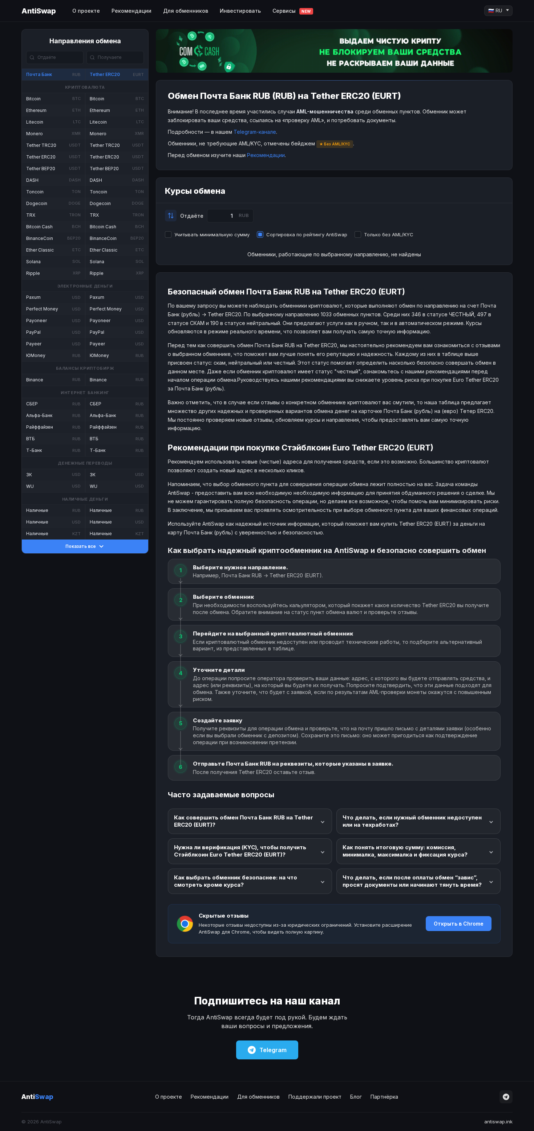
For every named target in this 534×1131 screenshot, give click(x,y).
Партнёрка (384, 1097)
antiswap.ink (498, 1121)
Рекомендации (131, 11)
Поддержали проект (314, 1097)
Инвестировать (240, 11)
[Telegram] (506, 1096)
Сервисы (291, 11)
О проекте (86, 11)
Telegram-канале (255, 132)
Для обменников (185, 11)
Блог (356, 1097)
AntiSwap (38, 11)
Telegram (273, 1050)
